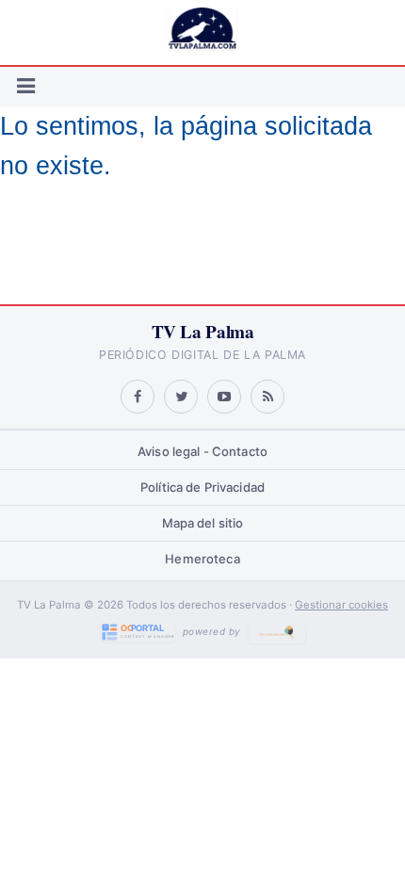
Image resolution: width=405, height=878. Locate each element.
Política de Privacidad (202, 487)
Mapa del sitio (203, 522)
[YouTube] (224, 397)
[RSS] (267, 397)
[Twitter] (181, 397)
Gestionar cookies (341, 604)
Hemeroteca (202, 558)
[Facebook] (137, 397)
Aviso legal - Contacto (202, 451)
